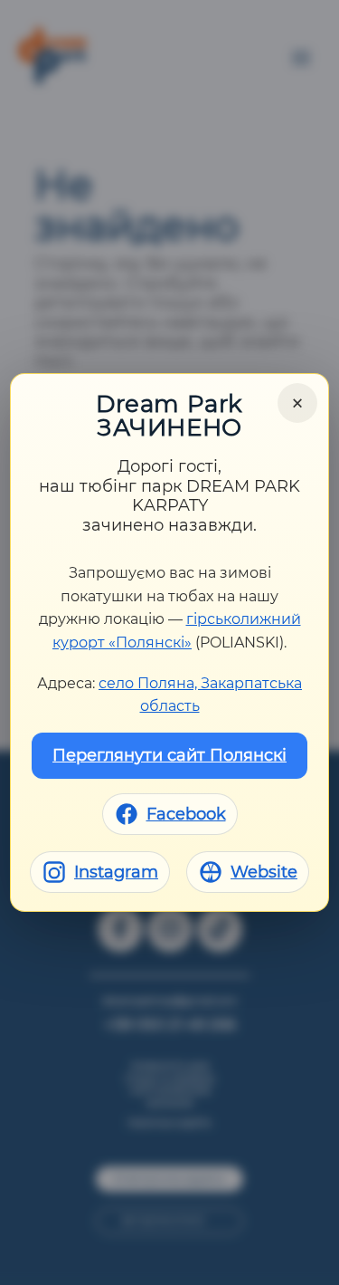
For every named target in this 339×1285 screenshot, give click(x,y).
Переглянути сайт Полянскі (169, 755)
